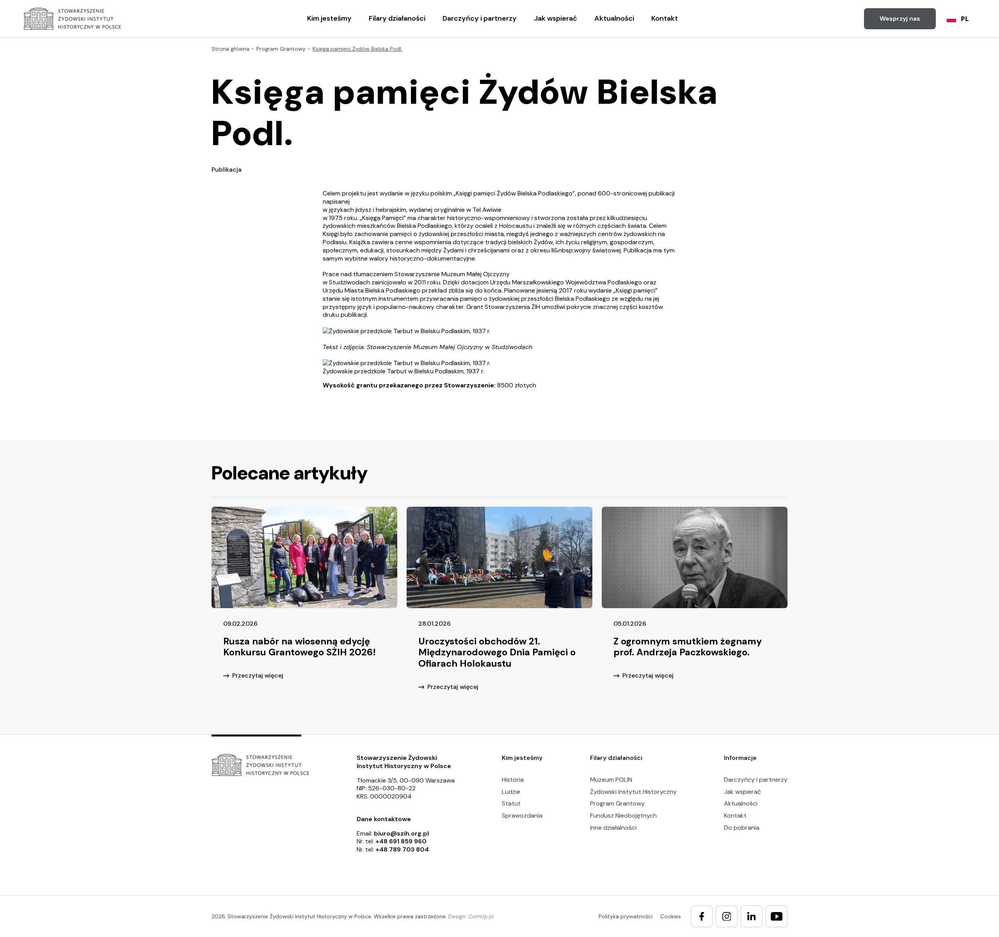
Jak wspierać (555, 18)
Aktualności (614, 18)
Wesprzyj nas (900, 18)
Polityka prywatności (625, 916)
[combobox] (958, 18)
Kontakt (664, 18)
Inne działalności (613, 827)
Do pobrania (741, 827)
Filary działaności (397, 18)
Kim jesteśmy (329, 18)
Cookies (670, 916)
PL (965, 18)
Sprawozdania (522, 815)
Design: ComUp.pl (471, 916)
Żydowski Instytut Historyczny (633, 792)
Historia (513, 780)
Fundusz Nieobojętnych (623, 815)
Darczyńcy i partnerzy (480, 18)
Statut (511, 803)
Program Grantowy (617, 803)
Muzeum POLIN (611, 780)
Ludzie (511, 792)
